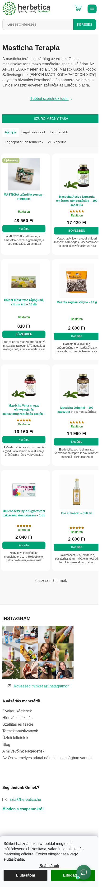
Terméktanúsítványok (20, 726)
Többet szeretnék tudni (47, 98)
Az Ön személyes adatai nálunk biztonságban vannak (47, 752)
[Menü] (91, 8)
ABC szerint (57, 142)
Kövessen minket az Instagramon (42, 681)
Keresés (84, 24)
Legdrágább (59, 132)
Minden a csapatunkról (22, 803)
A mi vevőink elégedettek (23, 746)
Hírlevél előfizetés (17, 712)
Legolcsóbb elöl (33, 132)
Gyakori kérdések (17, 706)
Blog (6, 739)
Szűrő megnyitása (49, 118)
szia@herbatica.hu (25, 794)
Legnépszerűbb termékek (24, 142)
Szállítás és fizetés (18, 719)
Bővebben (74, 229)
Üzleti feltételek (15, 732)
